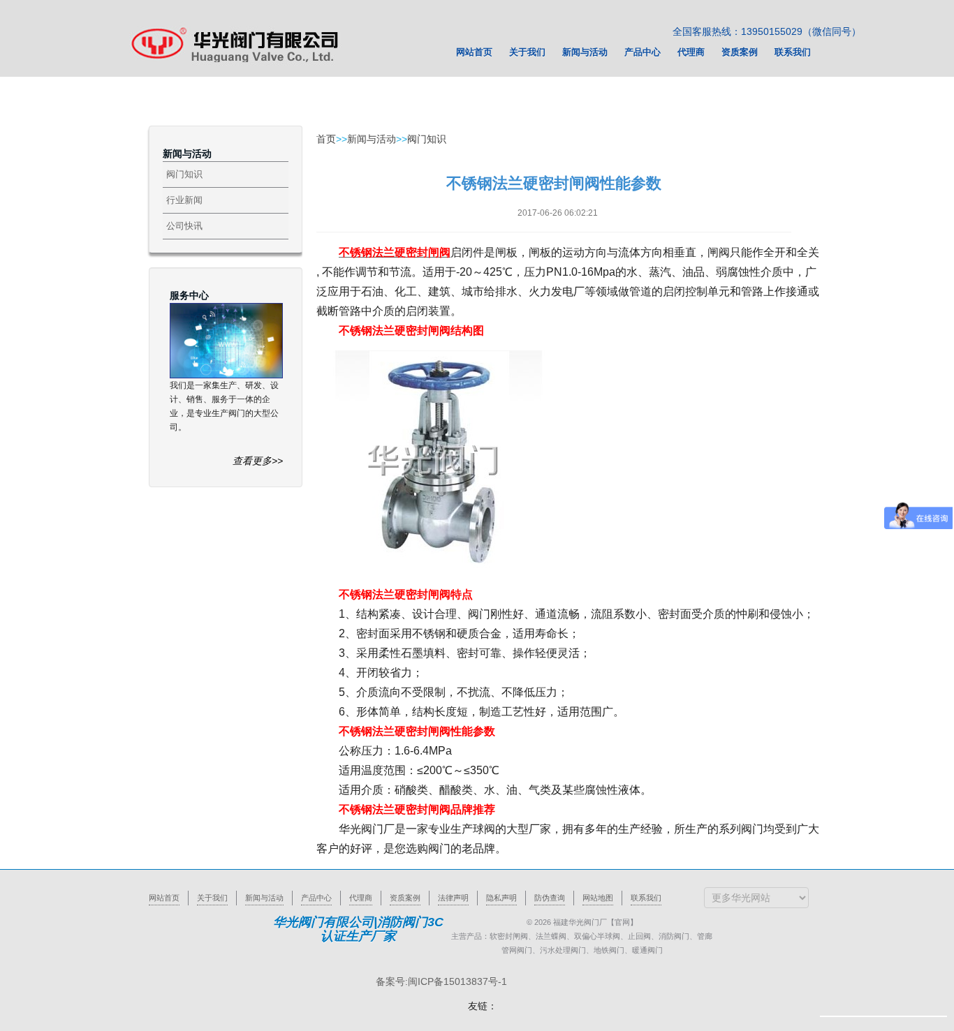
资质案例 (405, 897)
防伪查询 (549, 897)
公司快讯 (184, 226)
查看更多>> (258, 460)
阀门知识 (184, 174)
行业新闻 (184, 200)
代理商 (360, 897)
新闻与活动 (371, 138)
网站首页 (164, 897)
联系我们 (646, 897)
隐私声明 (501, 897)
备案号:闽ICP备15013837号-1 (441, 981)
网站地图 (597, 897)
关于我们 (212, 897)
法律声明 (453, 897)
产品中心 (316, 897)
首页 (326, 138)
